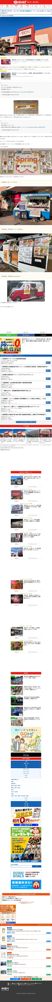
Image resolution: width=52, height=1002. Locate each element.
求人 (11, 6)
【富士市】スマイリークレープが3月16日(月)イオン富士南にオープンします (29, 59)
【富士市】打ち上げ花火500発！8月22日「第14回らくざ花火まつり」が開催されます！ (32, 709)
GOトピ (2, 6)
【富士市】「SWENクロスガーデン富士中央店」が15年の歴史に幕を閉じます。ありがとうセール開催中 (32, 535)
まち (32, 6)
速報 (44, 6)
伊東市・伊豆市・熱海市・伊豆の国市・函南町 (20, 795)
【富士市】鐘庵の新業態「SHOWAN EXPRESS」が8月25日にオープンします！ (32, 719)
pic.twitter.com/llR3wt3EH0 (28, 92)
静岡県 (11, 15)
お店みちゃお (27, 6)
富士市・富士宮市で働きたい (7, 355)
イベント (40, 6)
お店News (21, 6)
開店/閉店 (16, 6)
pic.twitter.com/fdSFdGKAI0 (39, 127)
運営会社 (15, 983)
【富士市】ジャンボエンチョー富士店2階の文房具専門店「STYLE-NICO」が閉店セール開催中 (32, 507)
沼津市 (12, 793)
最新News (7, 6)
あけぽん (8, 449)
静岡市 (12, 781)
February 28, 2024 (15, 129)
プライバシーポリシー (13, 984)
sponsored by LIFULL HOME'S (44, 924)
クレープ (21, 447)
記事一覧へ (26, 332)
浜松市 (12, 789)
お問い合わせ (39, 983)
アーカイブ (49, 6)
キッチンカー (16, 447)
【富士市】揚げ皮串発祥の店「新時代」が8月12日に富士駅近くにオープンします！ (32, 582)
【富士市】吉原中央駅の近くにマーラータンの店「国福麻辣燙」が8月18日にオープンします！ (32, 492)
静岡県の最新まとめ (15, 779)
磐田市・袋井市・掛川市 (15, 787)
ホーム (10, 983)
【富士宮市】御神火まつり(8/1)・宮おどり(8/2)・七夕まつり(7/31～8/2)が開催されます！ (32, 643)
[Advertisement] (26, 461)
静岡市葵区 (13, 783)
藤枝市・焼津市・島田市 (15, 785)
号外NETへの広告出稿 (30, 983)
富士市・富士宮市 (32, 2)
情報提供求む (21, 983)
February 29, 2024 (15, 94)
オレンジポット (10, 447)
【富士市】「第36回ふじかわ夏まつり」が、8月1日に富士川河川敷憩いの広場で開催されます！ (32, 597)
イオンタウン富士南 (3, 447)
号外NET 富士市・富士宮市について (27, 984)
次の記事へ (42, 332)
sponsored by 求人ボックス (20, 355)
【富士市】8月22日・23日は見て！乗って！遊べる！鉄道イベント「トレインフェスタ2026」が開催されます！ (32, 688)
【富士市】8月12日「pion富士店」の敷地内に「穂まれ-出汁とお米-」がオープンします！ (32, 478)
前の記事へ (9, 332)
